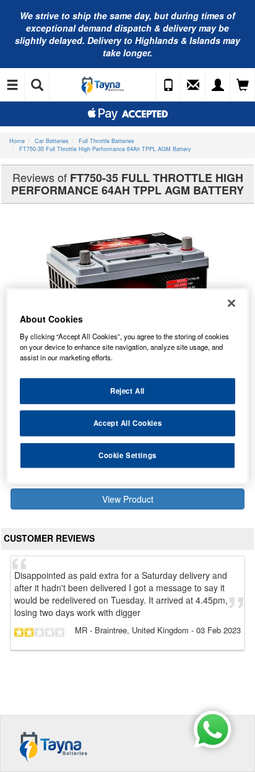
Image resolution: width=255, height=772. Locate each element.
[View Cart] (242, 85)
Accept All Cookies (127, 423)
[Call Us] (168, 85)
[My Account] (217, 85)
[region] (127, 386)
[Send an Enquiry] (193, 85)
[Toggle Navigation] (12, 85)
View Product (127, 499)
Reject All (127, 391)
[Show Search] (37, 85)
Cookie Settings (127, 455)
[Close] (231, 302)
